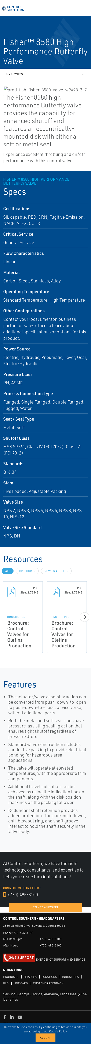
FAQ (5, 983)
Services (30, 976)
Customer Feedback (48, 983)
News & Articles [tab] (56, 571)
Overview (14, 74)
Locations (49, 976)
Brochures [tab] (27, 571)
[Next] (84, 617)
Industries (70, 976)
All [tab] (7, 571)
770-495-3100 (23, 932)
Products (10, 976)
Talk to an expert (45, 907)
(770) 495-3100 (22, 894)
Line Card (21, 983)
